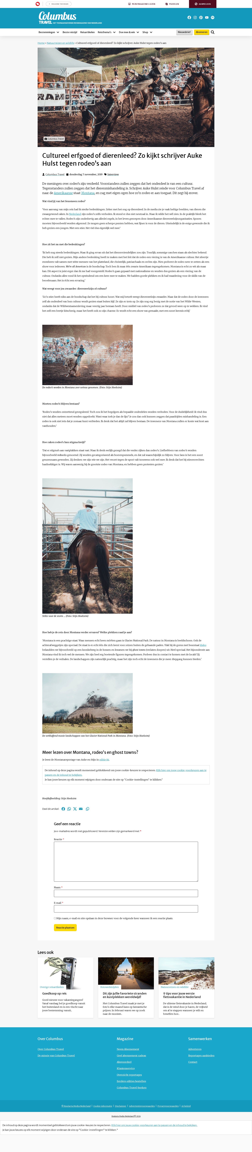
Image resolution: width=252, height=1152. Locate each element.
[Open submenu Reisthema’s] (114, 32)
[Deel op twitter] (75, 809)
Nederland (75, 214)
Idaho (203, 645)
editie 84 (104, 759)
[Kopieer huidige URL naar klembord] (87, 809)
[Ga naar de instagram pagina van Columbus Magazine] (195, 17)
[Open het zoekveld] (212, 32)
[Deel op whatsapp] (69, 809)
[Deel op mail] (81, 809)
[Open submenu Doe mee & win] (137, 32)
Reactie (59, 839)
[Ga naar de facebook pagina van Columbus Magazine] (189, 17)
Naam (58, 887)
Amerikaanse (63, 193)
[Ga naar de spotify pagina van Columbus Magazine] (212, 17)
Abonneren (201, 32)
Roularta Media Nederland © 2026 (126, 1116)
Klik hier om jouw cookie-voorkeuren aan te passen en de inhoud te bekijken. (154, 1125)
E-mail (58, 902)
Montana (87, 193)
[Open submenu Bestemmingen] (57, 32)
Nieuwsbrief (184, 32)
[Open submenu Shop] (151, 32)
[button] (202, 4)
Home (41, 43)
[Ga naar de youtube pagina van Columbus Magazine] (207, 17)
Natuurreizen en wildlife (60, 43)
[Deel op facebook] (63, 809)
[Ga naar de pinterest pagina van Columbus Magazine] (201, 17)
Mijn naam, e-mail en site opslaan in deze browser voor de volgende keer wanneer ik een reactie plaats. (114, 918)
